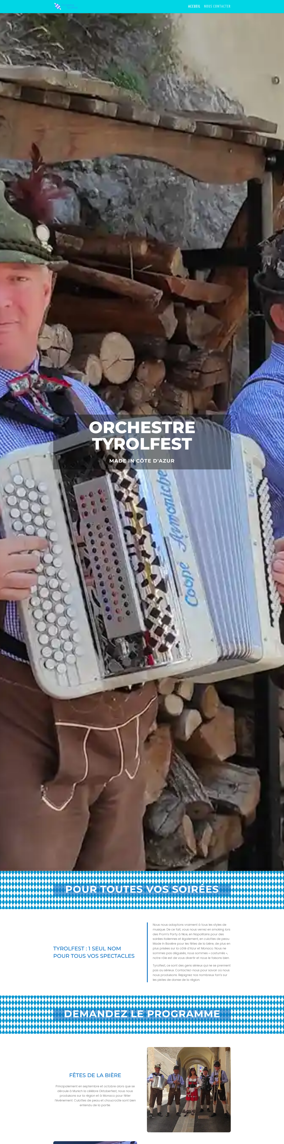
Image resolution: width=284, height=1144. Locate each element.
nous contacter (217, 6)
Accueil (194, 6)
